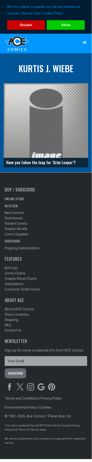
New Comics (14, 213)
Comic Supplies (16, 234)
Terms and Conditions (21, 398)
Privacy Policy (51, 398)
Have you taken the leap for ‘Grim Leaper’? (41, 162)
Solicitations (14, 284)
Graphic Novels (16, 229)
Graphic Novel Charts (21, 279)
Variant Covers (16, 223)
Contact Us (13, 330)
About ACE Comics (19, 309)
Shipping (11, 320)
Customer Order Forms (22, 289)
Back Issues (14, 218)
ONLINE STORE (14, 198)
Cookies (45, 407)
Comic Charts (15, 273)
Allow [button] (65, 25)
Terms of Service (28, 429)
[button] (84, 42)
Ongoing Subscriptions (22, 248)
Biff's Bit (11, 268)
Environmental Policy (21, 407)
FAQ (8, 325)
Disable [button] (26, 25)
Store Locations (17, 314)
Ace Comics (36, 43)
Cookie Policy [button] (53, 13)
